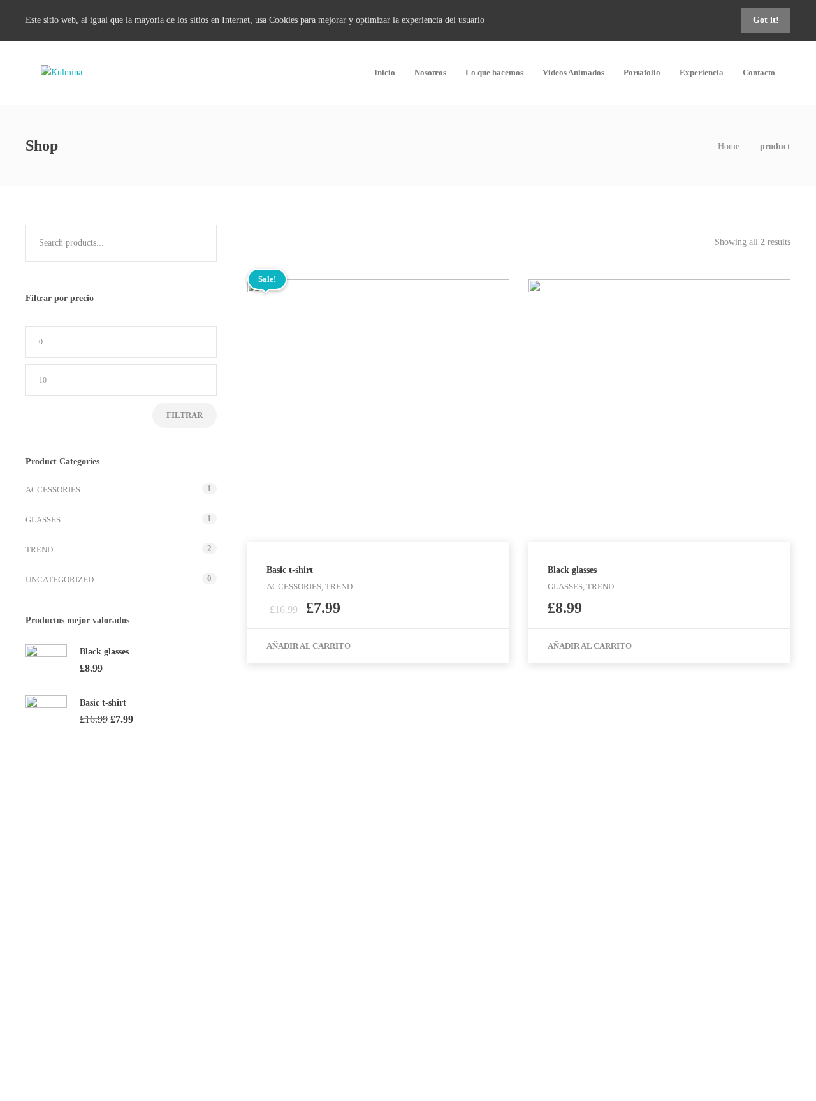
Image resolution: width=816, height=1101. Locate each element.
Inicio (384, 72)
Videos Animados (573, 72)
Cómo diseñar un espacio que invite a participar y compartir (653, 969)
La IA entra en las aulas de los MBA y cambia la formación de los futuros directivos (663, 921)
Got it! (766, 20)
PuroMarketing (624, 882)
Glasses (43, 519)
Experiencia (702, 72)
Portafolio (641, 72)
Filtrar (184, 415)
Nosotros (430, 72)
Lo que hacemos (494, 72)
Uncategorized (60, 579)
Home (729, 146)
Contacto (759, 72)
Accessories (53, 489)
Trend (39, 549)
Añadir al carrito (308, 646)
